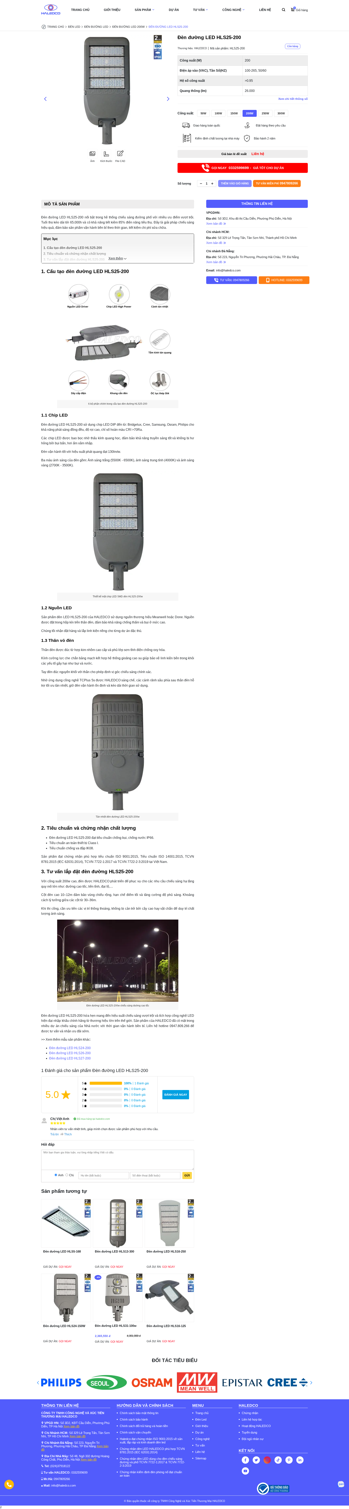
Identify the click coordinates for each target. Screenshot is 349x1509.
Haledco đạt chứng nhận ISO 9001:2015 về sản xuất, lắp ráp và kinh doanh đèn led (151, 1440)
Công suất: (186, 113)
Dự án (199, 1432)
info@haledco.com (228, 270)
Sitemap (200, 1458)
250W (265, 113)
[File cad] (120, 157)
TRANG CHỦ (80, 10)
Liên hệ (200, 1452)
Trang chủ (201, 1413)
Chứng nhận (250, 1413)
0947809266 (62, 1479)
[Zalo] (340, 1484)
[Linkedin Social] (300, 1460)
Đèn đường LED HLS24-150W (64, 1326)
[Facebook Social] (245, 1460)
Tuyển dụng (249, 1432)
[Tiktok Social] (278, 1460)
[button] (38, 1382)
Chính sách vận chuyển (135, 1432)
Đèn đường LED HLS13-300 (114, 1251)
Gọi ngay (65, 1266)
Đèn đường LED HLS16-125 (166, 1326)
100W (218, 113)
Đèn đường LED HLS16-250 (166, 1251)
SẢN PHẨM (143, 10)
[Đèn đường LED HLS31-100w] (118, 1321)
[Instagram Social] (267, 1460)
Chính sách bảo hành (134, 1419)
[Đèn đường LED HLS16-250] (169, 1246)
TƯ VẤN (199, 10)
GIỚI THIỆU (112, 10)
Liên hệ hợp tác (252, 1419)
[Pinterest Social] (289, 1460)
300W (281, 113)
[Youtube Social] (245, 1471)
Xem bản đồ (71, 1426)
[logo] (50, 10)
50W (203, 113)
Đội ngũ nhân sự (253, 1439)
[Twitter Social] (256, 1460)
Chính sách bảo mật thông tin (139, 1413)
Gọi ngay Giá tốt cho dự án (247, 168)
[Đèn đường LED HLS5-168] (66, 1246)
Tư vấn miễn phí (277, 183)
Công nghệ (202, 1439)
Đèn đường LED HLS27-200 (70, 1058)
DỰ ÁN (174, 10)
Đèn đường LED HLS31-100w (116, 1325)
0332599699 (79, 1472)
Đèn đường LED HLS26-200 (70, 1053)
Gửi (187, 1175)
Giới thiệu (201, 1426)
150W (234, 113)
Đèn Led (200, 1419)
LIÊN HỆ (265, 10)
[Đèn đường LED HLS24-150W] (66, 1321)
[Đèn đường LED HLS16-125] (169, 1321)
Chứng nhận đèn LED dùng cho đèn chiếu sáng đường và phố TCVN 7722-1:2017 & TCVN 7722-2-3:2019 (152, 1462)
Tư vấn (200, 1445)
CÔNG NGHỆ (231, 10)
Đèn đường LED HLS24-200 (70, 1048)
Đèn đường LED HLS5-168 (62, 1251)
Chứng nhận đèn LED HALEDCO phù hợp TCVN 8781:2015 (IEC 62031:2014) (152, 1450)
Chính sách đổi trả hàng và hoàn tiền (144, 1426)
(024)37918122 (60, 1466)
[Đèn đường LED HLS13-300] (118, 1246)
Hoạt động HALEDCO (256, 1426)
